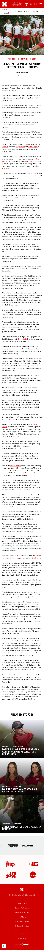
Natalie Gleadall (15, 466)
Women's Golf (13, 59)
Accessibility (22, 939)
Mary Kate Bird (20, 147)
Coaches (35, 12)
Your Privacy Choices (22, 921)
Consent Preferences (22, 908)
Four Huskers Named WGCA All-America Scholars (20, 790)
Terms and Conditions (22, 912)
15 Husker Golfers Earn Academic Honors (22, 828)
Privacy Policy (22, 903)
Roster (26, 12)
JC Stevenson (26, 144)
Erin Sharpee (36, 558)
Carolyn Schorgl (14, 558)
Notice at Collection (22, 926)
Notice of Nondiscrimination (22, 934)
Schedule (18, 12)
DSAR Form (22, 917)
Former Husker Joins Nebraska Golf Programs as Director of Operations (20, 752)
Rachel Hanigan (32, 147)
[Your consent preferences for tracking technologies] (4, 946)
